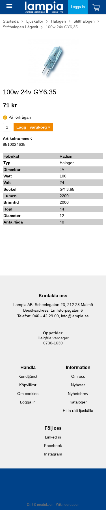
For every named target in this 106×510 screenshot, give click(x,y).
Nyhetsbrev (78, 393)
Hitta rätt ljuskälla (78, 410)
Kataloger (78, 402)
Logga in (78, 7)
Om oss (78, 376)
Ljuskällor (34, 21)
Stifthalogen (84, 21)
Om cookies (27, 393)
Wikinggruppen (67, 505)
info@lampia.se (75, 316)
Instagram (53, 454)
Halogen (58, 21)
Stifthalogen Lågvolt (20, 27)
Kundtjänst (27, 376)
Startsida (11, 21)
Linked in (53, 437)
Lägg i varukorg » (33, 127)
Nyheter (78, 385)
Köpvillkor (27, 385)
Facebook (53, 445)
